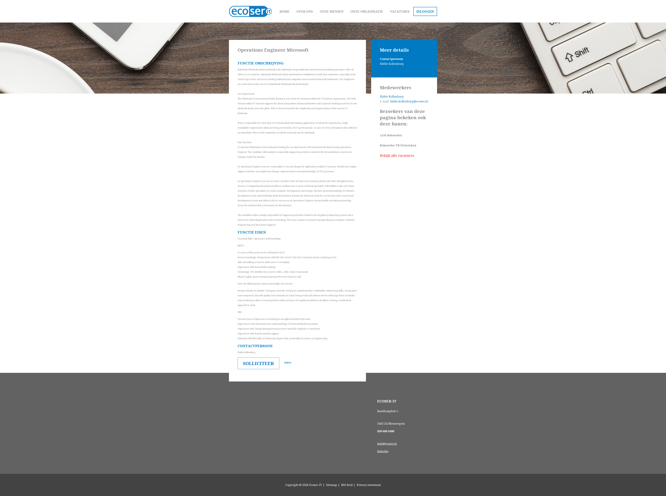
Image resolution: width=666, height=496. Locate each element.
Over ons (304, 11)
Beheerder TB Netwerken (398, 145)
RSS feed (347, 485)
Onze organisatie (367, 11)
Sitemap (331, 485)
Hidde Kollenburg (392, 96)
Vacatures (399, 11)
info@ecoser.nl (387, 444)
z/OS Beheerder (391, 135)
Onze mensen (332, 11)
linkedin (382, 451)
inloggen (425, 11)
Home (284, 11)
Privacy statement (369, 485)
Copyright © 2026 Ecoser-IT (303, 485)
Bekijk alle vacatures (397, 155)
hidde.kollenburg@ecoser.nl (409, 101)
